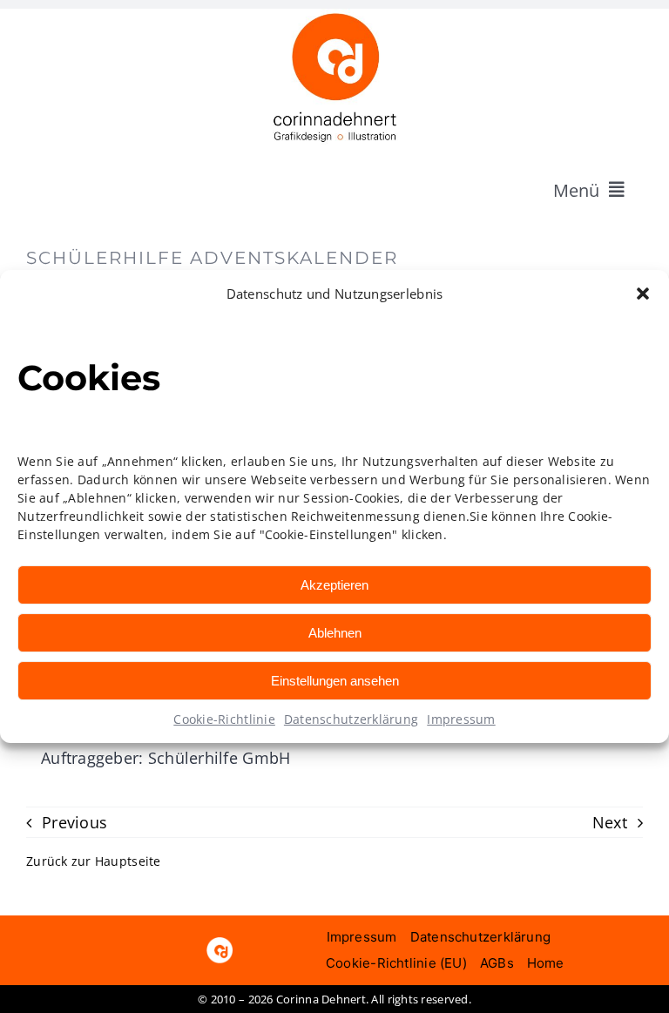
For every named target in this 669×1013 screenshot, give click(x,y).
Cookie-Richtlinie (224, 719)
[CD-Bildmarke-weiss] (219, 945)
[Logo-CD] (334, 16)
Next (609, 822)
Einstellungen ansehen (335, 680)
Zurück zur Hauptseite (93, 861)
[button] (643, 293)
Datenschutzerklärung (351, 719)
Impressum (461, 719)
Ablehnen (335, 632)
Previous (74, 822)
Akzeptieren (334, 584)
